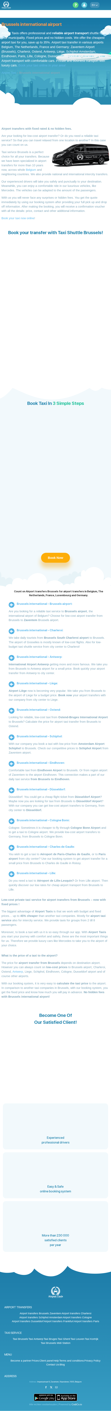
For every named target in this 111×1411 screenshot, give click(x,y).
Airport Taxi (8, 72)
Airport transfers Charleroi (76, 1313)
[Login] (84, 5)
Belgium (31, 169)
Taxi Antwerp (35, 1339)
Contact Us (52, 1364)
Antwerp (17, 971)
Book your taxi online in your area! (42, 65)
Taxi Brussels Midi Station (55, 1343)
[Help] (75, 5)
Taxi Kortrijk (91, 1339)
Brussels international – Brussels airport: (44, 604)
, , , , (59, 1382)
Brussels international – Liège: (37, 683)
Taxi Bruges (50, 1339)
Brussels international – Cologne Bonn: (43, 820)
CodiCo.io (77, 1404)
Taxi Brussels (20, 1339)
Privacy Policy (92, 1360)
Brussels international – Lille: (36, 873)
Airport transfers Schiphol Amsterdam (40, 1317)
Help (56, 1360)
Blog (62, 1364)
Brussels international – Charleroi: (40, 630)
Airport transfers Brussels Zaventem (40, 1313)
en (93, 5)
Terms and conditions (71, 1360)
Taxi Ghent (64, 1339)
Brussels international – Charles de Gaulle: (46, 846)
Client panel (46, 1360)
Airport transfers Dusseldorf (28, 1321)
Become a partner (21, 1360)
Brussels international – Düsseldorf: (41, 789)
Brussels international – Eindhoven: (41, 763)
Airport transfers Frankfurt (59, 1321)
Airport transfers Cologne (77, 1317)
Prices (35, 1360)
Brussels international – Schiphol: (39, 736)
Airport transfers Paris (86, 1321)
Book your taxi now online (17, 218)
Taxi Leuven (77, 1339)
